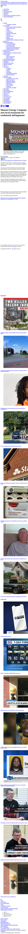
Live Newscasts (4, 907)
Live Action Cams (10, 46)
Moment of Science (10, 82)
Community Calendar (9, 2)
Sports (7, 55)
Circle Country (6, 97)
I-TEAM (5, 14)
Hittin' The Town (10, 79)
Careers (8, 70)
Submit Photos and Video (9, 59)
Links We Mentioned (8, 16)
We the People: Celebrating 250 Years (12, 15)
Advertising (3, 921)
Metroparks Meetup (10, 81)
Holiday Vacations (7, 64)
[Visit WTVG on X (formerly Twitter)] (3, 106)
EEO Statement (4, 926)
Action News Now (10, 28)
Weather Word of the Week (12, 48)
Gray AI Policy (6, 103)
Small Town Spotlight (11, 87)
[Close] (1, 20)
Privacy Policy (4, 919)
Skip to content (4, 1)
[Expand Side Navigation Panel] (2, 6)
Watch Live (6, 10)
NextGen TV (6, 95)
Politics (8, 37)
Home (4, 23)
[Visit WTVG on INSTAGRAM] (5, 106)
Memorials (5, 61)
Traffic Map (6, 12)
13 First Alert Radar (10, 43)
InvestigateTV (6, 99)
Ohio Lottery (15, 3)
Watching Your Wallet (11, 33)
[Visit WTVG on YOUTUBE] (7, 106)
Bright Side (6, 88)
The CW (5, 65)
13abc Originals (7, 77)
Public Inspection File (5, 923)
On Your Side (9, 32)
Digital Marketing (7, 101)
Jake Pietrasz (5, 156)
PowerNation (6, 100)
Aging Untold (6, 92)
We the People (6, 51)
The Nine (20, 2)
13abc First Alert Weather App (13, 47)
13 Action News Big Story (12, 78)
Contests (2, 2)
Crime (7, 29)
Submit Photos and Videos (7, 909)
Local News (6, 9)
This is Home (6, 90)
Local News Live (7, 96)
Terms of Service (4, 918)
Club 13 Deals (21, 3)
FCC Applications (5, 927)
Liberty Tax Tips (8, 3)
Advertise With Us (10, 74)
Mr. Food (16, 2)
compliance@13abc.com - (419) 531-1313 (10, 928)
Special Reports (9, 36)
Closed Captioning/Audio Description (9, 908)
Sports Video (6, 54)
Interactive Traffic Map (8, 50)
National (8, 34)
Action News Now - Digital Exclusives (12, 52)
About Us (5, 67)
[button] (6, 23)
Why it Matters (9, 85)
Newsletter (8, 72)
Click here (3, 930)
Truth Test (8, 86)
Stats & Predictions (10, 56)
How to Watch (9, 58)
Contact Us (8, 68)
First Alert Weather (7, 11)
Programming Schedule (8, 60)
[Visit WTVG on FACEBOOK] (1, 106)
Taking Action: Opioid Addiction (13, 27)
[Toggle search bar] (1, 19)
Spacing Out (9, 83)
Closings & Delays (10, 45)
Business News (9, 38)
